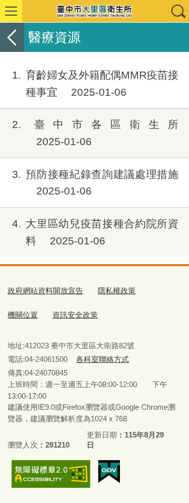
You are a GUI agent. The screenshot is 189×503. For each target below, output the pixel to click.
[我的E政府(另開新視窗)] (109, 471)
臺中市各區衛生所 (95, 132)
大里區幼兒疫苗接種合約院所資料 (95, 232)
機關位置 (23, 314)
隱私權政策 (117, 290)
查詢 (178, 11)
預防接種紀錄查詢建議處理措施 (95, 182)
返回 (12, 37)
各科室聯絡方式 (102, 359)
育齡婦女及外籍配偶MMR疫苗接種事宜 (95, 83)
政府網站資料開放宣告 (45, 290)
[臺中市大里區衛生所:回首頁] (94, 11)
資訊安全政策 (75, 314)
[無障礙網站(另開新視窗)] (51, 474)
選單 (11, 11)
